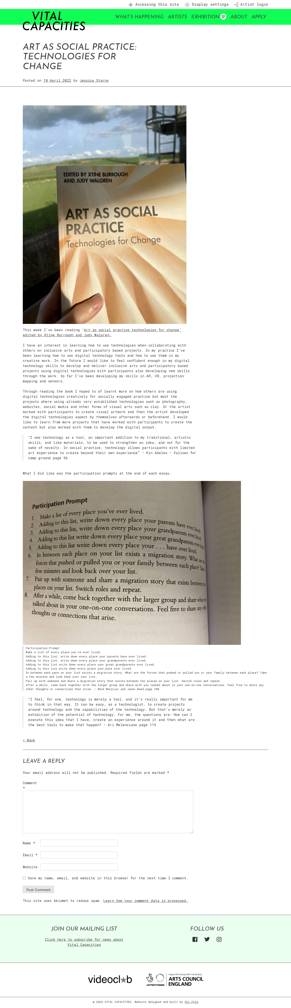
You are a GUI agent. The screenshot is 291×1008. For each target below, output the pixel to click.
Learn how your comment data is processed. (145, 900)
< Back (29, 740)
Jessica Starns (94, 80)
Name (29, 843)
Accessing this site (156, 4)
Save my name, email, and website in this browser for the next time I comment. (108, 878)
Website (30, 867)
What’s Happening (139, 17)
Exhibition (205, 17)
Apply (259, 17)
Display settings (209, 4)
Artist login (253, 4)
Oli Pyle (191, 1002)
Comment (30, 785)
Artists (177, 17)
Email (30, 855)
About (238, 17)
